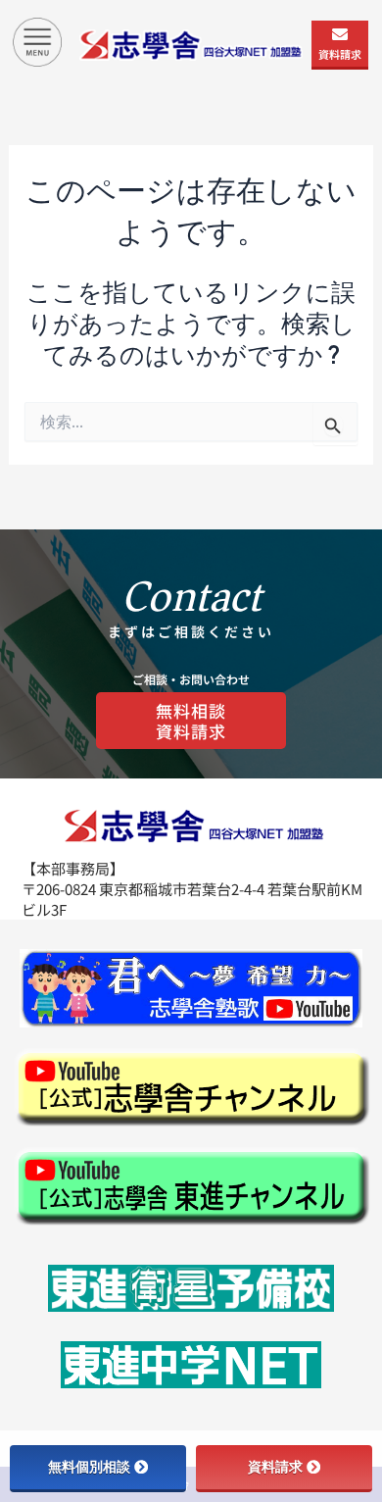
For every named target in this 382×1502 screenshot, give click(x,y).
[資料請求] (340, 34)
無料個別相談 (89, 1467)
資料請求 (339, 54)
